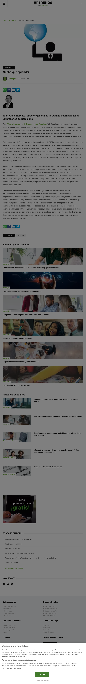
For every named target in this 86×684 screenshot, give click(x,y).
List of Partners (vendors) (11, 668)
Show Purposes (42, 680)
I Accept (42, 674)
